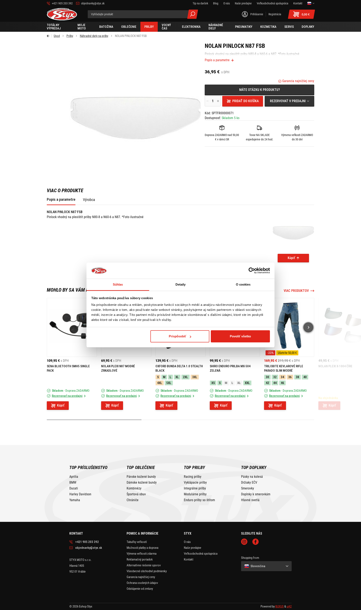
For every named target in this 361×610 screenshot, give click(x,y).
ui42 (289, 606)
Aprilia (73, 476)
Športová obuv (136, 494)
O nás (187, 542)
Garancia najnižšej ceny (297, 81)
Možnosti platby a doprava (142, 548)
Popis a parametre (217, 60)
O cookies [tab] (243, 284)
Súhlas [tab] (118, 284)
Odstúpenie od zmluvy (140, 589)
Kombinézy (134, 488)
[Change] (310, 3)
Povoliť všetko (240, 336)
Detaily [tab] (180, 284)
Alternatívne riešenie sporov (144, 565)
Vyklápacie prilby (195, 482)
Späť (49, 36)
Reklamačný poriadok (140, 559)
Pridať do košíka (245, 101)
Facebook (255, 542)
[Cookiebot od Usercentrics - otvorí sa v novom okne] (251, 271)
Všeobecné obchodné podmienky (147, 571)
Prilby (69, 36)
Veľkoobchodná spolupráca (200, 553)
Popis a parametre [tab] (61, 199)
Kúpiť (291, 258)
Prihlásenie (256, 14)
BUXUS (279, 606)
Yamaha (74, 500)
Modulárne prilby (195, 494)
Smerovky (247, 488)
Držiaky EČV (249, 482)
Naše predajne (192, 548)
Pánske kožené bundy (141, 476)
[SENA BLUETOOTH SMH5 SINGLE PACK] (72, 327)
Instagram (244, 542)
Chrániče (133, 500)
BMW (72, 482)
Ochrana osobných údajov (142, 583)
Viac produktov (296, 291)
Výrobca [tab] (89, 199)
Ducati (73, 488)
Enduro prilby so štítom (199, 500)
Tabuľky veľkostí (137, 542)
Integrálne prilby (195, 488)
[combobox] (289, 101)
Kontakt (188, 559)
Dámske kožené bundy (142, 482)
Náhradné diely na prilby (94, 36)
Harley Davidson (80, 494)
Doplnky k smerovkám (255, 494)
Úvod (57, 36)
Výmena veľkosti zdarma (141, 553)
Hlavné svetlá (250, 500)
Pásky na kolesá (252, 476)
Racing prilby (192, 476)
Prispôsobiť (177, 336)
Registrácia (274, 14)
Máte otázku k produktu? (259, 90)
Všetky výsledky (192, 14)
